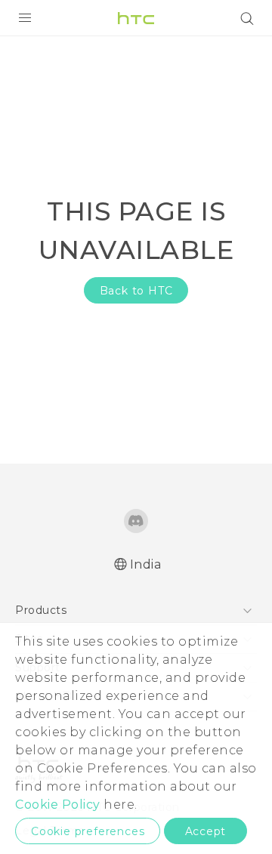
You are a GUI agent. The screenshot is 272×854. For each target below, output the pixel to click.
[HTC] (136, 18)
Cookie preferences (87, 831)
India (146, 564)
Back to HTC (136, 291)
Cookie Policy (57, 804)
